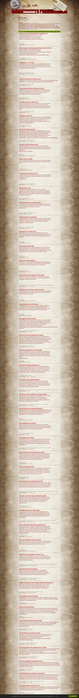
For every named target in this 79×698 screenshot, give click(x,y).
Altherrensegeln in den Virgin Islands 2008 (31, 481)
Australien (21, 10)
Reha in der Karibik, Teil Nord (27, 129)
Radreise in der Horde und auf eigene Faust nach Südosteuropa (36, 582)
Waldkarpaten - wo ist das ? (26, 62)
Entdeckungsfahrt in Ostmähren (28, 217)
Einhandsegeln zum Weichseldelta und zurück (31, 452)
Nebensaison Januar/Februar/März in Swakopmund (33, 33)
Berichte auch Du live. (50, 12)
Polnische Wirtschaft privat (26, 607)
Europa (26, 10)
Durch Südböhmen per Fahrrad (27, 423)
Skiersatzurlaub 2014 (24, 188)
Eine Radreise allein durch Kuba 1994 (29, 685)
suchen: (18, 12)
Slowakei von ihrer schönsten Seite (28, 144)
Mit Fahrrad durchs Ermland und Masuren (30, 408)
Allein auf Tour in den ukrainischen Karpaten (31, 335)
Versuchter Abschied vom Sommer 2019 (30, 79)
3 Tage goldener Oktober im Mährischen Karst (31, 88)
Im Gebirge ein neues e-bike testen (28, 102)
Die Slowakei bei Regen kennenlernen (29, 365)
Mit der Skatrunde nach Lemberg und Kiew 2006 (32, 525)
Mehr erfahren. (55, 696)
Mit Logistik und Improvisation (27, 318)
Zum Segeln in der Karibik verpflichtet (29, 379)
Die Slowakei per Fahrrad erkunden (28, 596)
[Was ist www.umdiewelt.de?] (55, 8)
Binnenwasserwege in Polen (26, 466)
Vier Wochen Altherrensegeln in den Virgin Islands (33, 394)
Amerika (14, 10)
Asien (32, 10)
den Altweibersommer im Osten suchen (30, 633)
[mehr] (36, 29)
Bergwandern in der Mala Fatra (27, 231)
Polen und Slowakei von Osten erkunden (30, 540)
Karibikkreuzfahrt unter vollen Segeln (29, 510)
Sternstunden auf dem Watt (26, 246)
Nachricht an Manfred (24, 19)
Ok (73, 696)
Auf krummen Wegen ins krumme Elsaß (30, 202)
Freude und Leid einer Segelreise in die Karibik (31, 275)
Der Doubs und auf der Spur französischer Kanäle (32, 496)
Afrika (36, 10)
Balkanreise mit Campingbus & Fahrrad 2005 (31, 554)
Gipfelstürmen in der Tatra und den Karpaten (31, 289)
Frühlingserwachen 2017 (25, 115)
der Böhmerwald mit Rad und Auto (28, 173)
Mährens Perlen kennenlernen (27, 260)
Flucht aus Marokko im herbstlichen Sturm (31, 661)
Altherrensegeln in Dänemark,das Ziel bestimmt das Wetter (35, 48)
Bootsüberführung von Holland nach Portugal (31, 673)
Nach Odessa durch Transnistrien (28, 569)
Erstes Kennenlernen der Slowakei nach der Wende (33, 647)
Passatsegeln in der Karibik (26, 437)
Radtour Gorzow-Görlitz (26, 159)
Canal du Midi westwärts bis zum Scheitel (30, 620)
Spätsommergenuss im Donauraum (28, 304)
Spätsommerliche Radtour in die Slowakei (30, 350)
